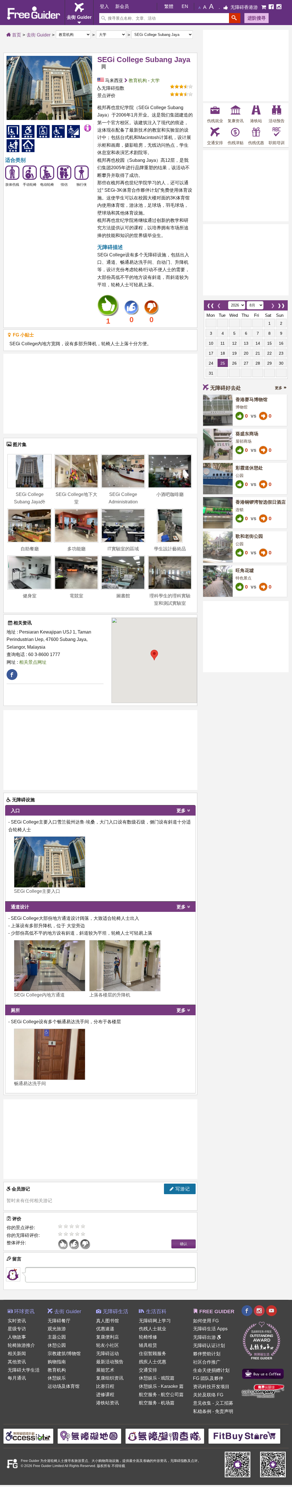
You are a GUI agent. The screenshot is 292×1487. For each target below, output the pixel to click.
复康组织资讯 (109, 1378)
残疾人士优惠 (152, 1361)
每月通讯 (17, 1378)
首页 (16, 34)
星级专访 (17, 1328)
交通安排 (148, 1370)
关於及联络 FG (208, 1394)
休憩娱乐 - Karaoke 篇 (161, 1386)
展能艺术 (105, 1370)
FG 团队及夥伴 (208, 1378)
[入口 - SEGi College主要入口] (49, 862)
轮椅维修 (148, 1337)
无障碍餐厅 (59, 1320)
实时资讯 (17, 1320)
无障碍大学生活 (24, 1370)
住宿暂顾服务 (152, 1353)
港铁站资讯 (107, 1402)
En (185, 6)
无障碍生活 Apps (210, 1328)
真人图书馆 (107, 1320)
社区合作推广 (206, 1362)
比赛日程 (105, 1386)
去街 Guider (38, 34)
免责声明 (224, 1411)
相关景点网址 (32, 662)
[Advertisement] (100, 394)
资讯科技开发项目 (211, 1386)
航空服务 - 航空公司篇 (161, 1394)
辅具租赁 (148, 1345)
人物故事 (17, 1337)
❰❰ (210, 304)
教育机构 (138, 80)
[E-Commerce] (264, 7)
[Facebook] (272, 7)
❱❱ (281, 304)
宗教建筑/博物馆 (64, 1353)
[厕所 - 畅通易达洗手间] (49, 1054)
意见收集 (202, 1403)
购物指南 (57, 1361)
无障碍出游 (205, 1337)
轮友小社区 (107, 1345)
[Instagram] (278, 7)
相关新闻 (17, 1353)
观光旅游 (57, 1328)
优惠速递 (105, 1328)
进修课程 (105, 1394)
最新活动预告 (109, 1361)
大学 (155, 80)
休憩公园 (57, 1345)
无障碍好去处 (225, 388)
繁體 (168, 6)
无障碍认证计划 (209, 1345)
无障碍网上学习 (155, 1320)
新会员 (122, 6)
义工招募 (224, 1403)
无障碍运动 (107, 1353)
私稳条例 (202, 1411)
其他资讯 (17, 1361)
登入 (104, 6)
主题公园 (57, 1337)
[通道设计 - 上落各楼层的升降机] (125, 965)
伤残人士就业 (152, 1328)
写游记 (182, 1188)
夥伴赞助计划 (206, 1353)
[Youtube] (271, 1311)
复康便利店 (107, 1337)
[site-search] (234, 18)
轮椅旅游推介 (21, 1345)
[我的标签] (101, 67)
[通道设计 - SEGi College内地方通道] (49, 965)
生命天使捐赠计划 (211, 1370)
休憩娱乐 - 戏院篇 (157, 1378)
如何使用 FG (206, 1320)
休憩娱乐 (57, 1378)
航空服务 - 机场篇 (157, 1402)
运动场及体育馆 (64, 1386)
